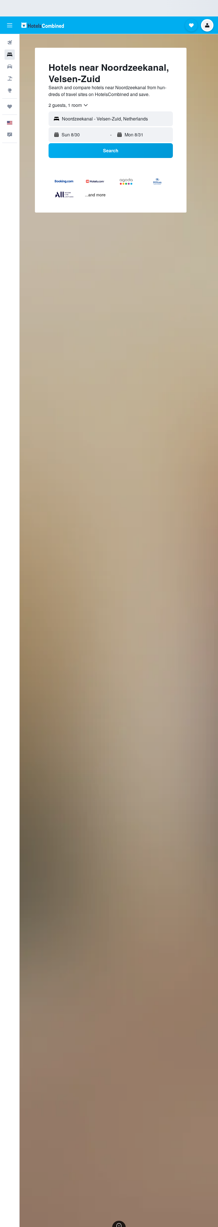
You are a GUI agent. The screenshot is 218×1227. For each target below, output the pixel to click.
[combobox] (69, 105)
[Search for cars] (9, 66)
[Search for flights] (9, 42)
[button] (9, 25)
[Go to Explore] (9, 90)
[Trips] (9, 106)
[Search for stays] (9, 54)
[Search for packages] (9, 78)
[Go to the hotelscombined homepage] (42, 25)
